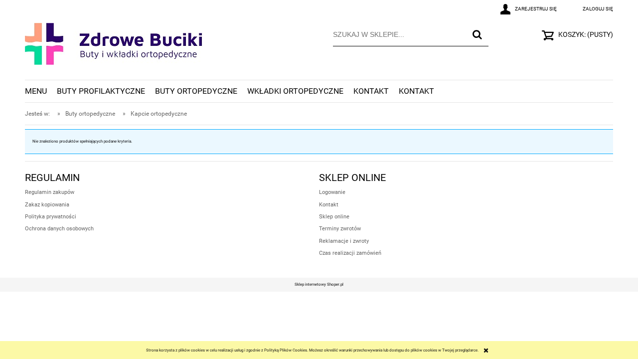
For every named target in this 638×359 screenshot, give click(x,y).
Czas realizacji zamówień (350, 253)
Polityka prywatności (50, 216)
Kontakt (328, 204)
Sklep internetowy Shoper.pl (319, 284)
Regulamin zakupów (49, 192)
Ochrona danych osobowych (59, 228)
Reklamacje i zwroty (344, 241)
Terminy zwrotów (340, 228)
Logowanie (332, 192)
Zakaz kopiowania (47, 204)
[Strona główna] (114, 50)
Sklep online (334, 216)
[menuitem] (41, 91)
